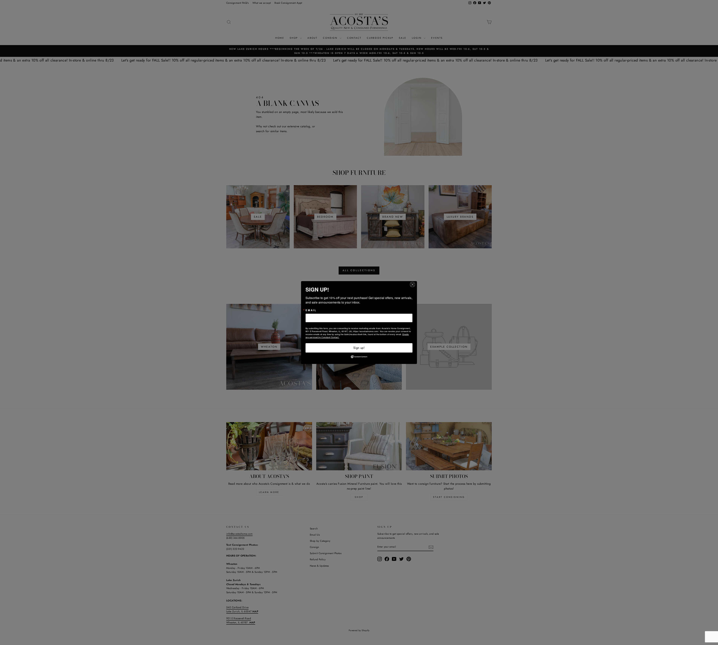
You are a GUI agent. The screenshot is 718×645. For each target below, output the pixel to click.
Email (311, 310)
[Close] (413, 284)
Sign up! (359, 348)
